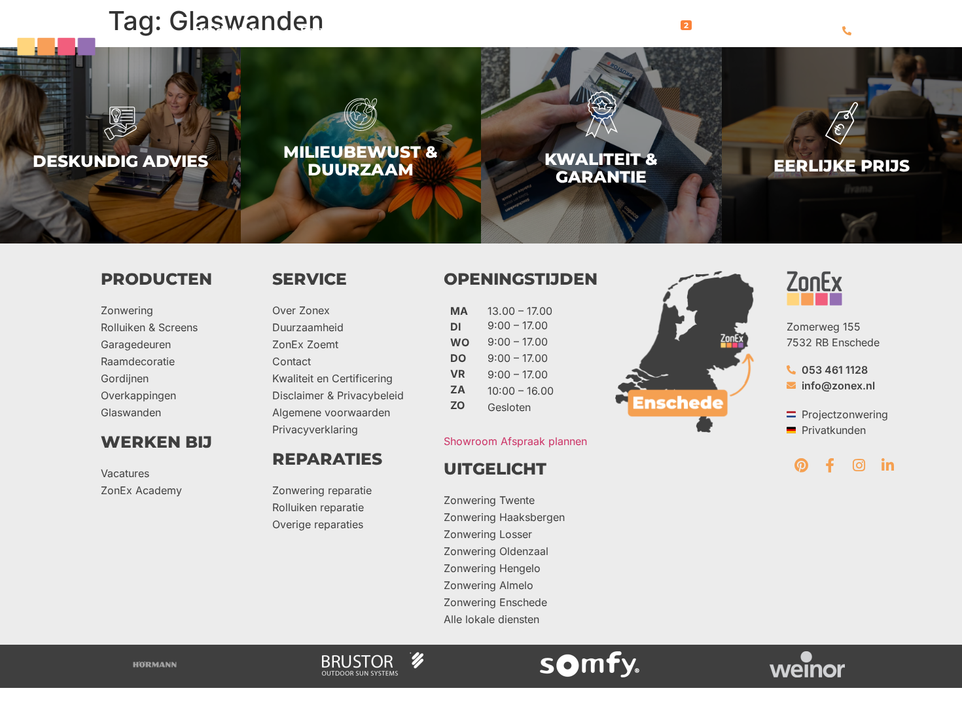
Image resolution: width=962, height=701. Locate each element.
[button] (234, 31)
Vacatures (125, 473)
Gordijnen (125, 378)
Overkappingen (138, 395)
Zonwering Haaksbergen (504, 517)
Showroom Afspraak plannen (515, 441)
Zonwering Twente (489, 500)
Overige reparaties (317, 524)
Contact (291, 361)
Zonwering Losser (488, 534)
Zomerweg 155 (824, 326)
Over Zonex (301, 310)
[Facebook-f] (829, 465)
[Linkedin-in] (887, 465)
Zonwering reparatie (322, 490)
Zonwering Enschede (495, 602)
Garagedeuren (136, 344)
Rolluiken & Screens (149, 327)
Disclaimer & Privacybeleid (338, 395)
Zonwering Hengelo (492, 568)
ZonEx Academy (141, 490)
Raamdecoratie (138, 361)
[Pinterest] (801, 465)
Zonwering (127, 310)
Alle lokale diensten (491, 619)
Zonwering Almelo (488, 585)
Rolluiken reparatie (318, 507)
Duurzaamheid (308, 327)
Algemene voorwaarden (331, 412)
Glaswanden (131, 412)
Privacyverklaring (315, 429)
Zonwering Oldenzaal (496, 551)
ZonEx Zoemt (305, 344)
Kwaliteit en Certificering (332, 378)
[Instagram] (858, 465)
